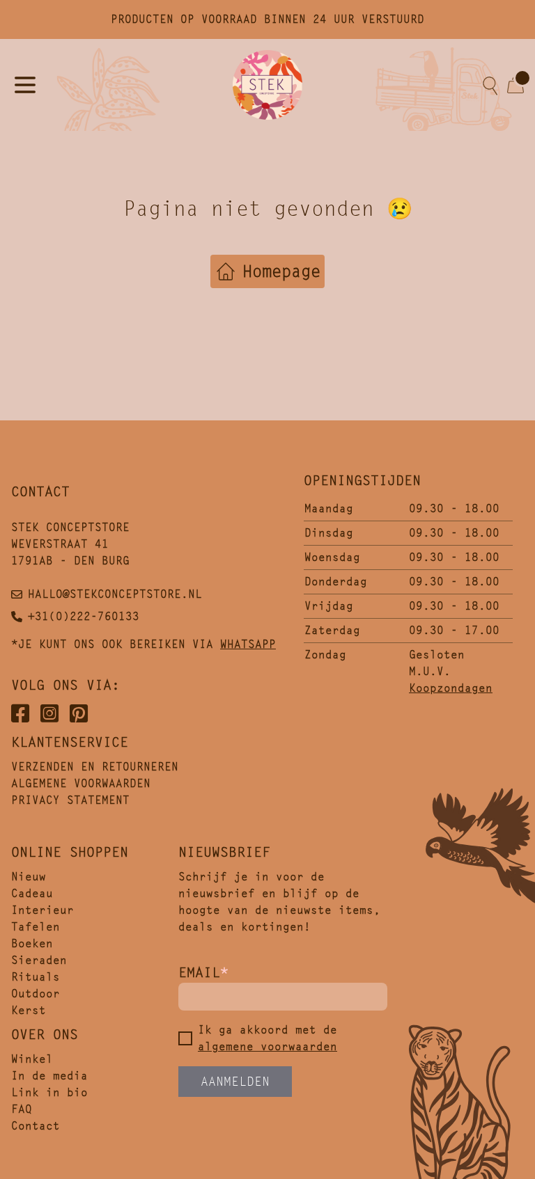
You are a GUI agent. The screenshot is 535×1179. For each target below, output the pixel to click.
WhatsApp (248, 644)
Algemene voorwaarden (80, 783)
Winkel (32, 1059)
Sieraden (39, 960)
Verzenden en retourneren (94, 766)
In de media (49, 1075)
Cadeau (32, 893)
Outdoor (35, 993)
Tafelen (35, 926)
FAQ (21, 1109)
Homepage (281, 271)
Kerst (28, 1010)
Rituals (35, 977)
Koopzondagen (451, 688)
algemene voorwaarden (267, 1046)
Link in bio (49, 1092)
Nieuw (28, 876)
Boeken (32, 943)
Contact (35, 1125)
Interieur (42, 910)
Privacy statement (70, 800)
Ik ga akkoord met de (267, 1038)
